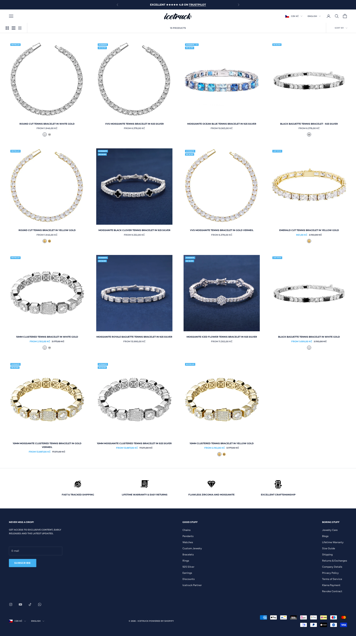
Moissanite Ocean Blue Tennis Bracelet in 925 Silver (221, 123)
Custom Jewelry (192, 548)
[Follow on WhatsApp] (40, 604)
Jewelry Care (330, 530)
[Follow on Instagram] (11, 604)
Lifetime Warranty (333, 542)
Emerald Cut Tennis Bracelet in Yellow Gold (309, 230)
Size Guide (328, 548)
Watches (187, 542)
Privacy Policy (330, 573)
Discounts (188, 579)
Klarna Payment (331, 585)
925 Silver (188, 566)
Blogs (325, 536)
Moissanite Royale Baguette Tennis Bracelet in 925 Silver (134, 336)
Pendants (188, 536)
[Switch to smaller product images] (13, 28)
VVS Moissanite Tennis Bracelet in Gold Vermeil (221, 230)
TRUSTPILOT (197, 4)
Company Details (332, 566)
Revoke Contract (332, 591)
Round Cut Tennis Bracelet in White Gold (47, 123)
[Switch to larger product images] (7, 28)
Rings (185, 560)
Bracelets (188, 554)
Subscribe (22, 562)
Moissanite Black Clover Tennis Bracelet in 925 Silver (134, 230)
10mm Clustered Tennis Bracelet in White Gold (47, 336)
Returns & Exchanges (334, 560)
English (312, 16)
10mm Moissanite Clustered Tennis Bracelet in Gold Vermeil (47, 445)
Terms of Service (332, 579)
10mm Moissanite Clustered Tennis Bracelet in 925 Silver (134, 443)
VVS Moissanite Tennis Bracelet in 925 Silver (134, 123)
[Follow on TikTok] (30, 604)
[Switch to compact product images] (20, 28)
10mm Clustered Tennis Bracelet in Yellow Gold (222, 443)
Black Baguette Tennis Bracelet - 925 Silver (309, 123)
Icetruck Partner (192, 585)
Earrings (187, 573)
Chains (186, 530)
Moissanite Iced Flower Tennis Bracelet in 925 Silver (222, 336)
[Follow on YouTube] (20, 604)
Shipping (327, 554)
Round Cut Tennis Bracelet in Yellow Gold (47, 230)
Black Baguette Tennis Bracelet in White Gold (309, 336)
